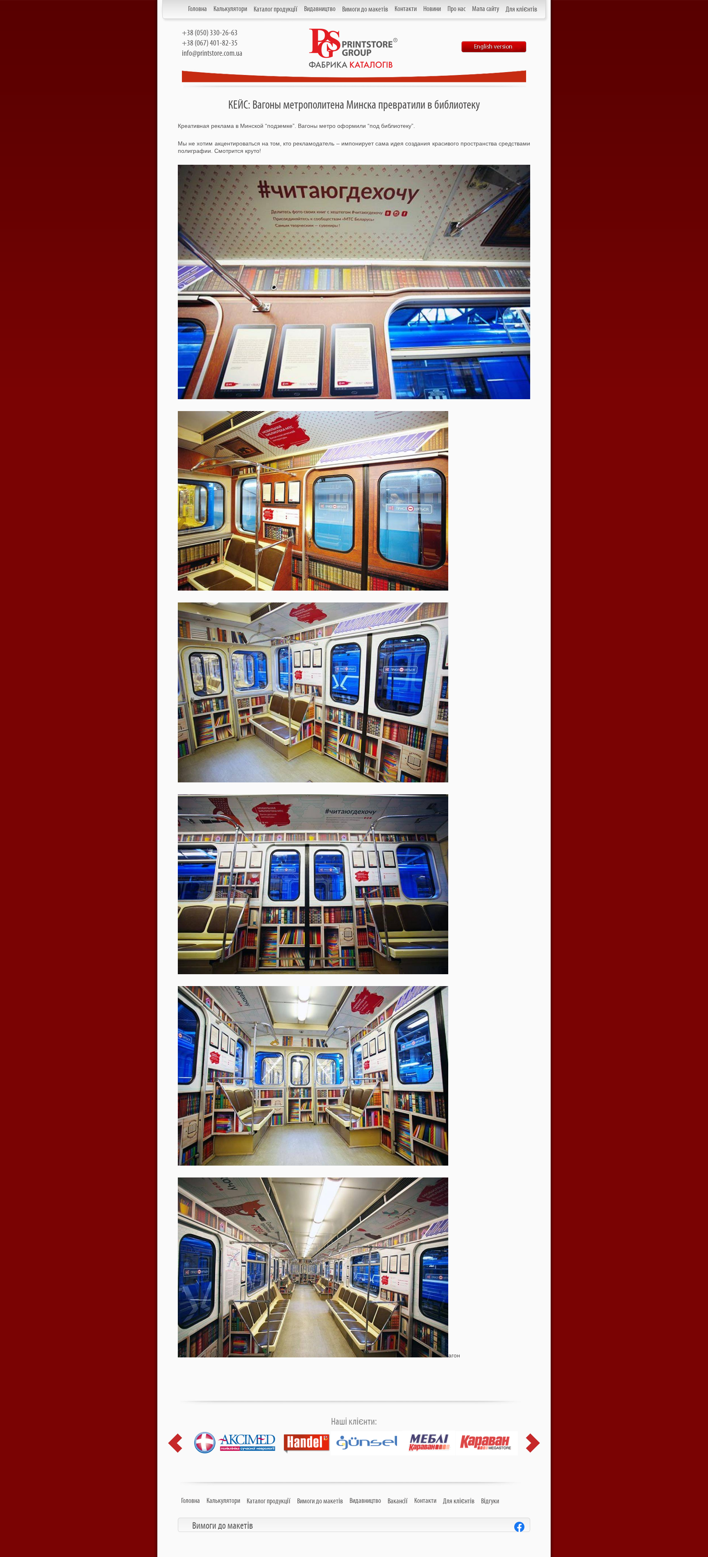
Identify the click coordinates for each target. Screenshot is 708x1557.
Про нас (456, 9)
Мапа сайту (485, 9)
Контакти (406, 9)
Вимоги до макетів (365, 9)
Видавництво (320, 9)
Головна (197, 9)
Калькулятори (230, 9)
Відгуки (490, 1501)
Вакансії (398, 1501)
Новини (432, 9)
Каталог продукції (275, 9)
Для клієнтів (521, 9)
